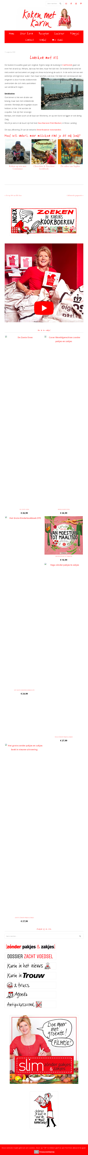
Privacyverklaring (47, 1152)
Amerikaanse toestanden (49, 129)
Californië (67, 65)
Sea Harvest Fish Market (50, 123)
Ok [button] (36, 1152)
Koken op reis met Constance (17, 167)
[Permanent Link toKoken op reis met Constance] (17, 163)
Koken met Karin (44, 18)
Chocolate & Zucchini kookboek (44, 167)
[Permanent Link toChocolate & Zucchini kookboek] (44, 163)
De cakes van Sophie (70, 166)
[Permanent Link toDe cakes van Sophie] (70, 163)
